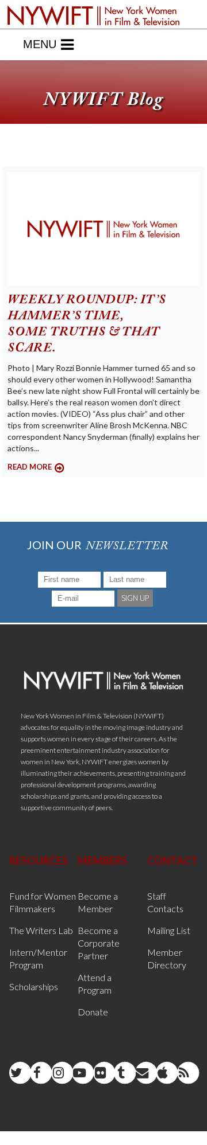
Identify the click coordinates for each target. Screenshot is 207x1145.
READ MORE (29, 466)
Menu (39, 44)
